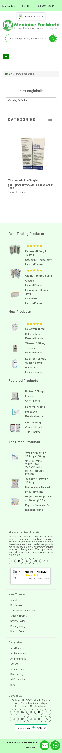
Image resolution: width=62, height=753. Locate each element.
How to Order (17, 631)
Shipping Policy (18, 615)
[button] (14, 712)
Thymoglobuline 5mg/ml (23, 180)
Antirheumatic (18, 658)
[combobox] (26, 6)
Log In (51, 6)
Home (8, 74)
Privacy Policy (17, 626)
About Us (15, 600)
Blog (12, 684)
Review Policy (17, 621)
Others (14, 664)
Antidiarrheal (17, 669)
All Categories (18, 679)
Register (41, 6)
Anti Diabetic (17, 648)
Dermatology (17, 674)
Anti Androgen (18, 653)
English (11, 6)
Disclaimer (16, 605)
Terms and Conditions (22, 610)
